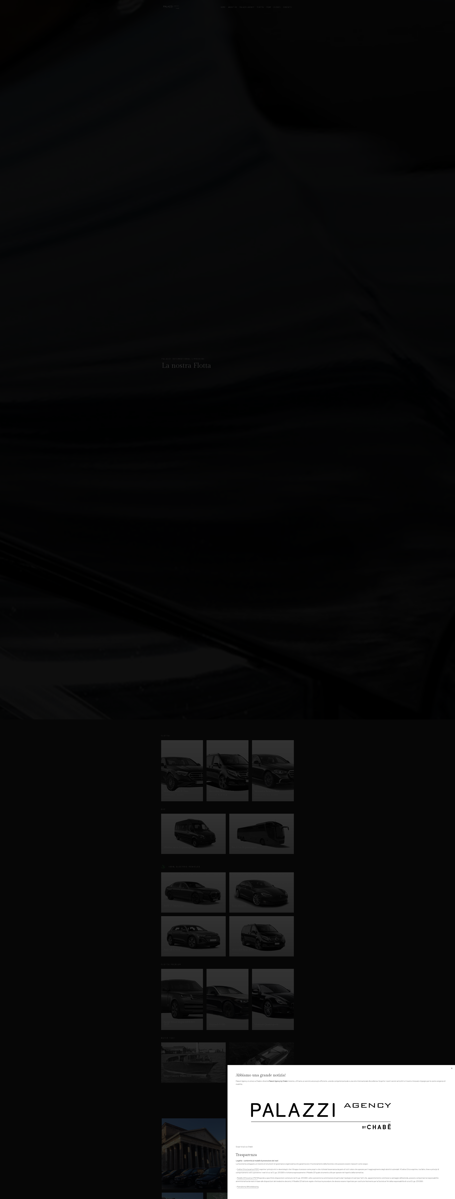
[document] (227, 599)
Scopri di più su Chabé (244, 1147)
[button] (452, 1068)
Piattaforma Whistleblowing (248, 1187)
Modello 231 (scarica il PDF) (247, 1178)
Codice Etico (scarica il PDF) (248, 1169)
